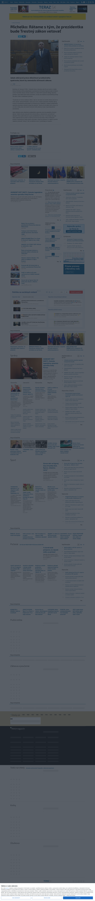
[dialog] (47, 892)
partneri (7, 888)
